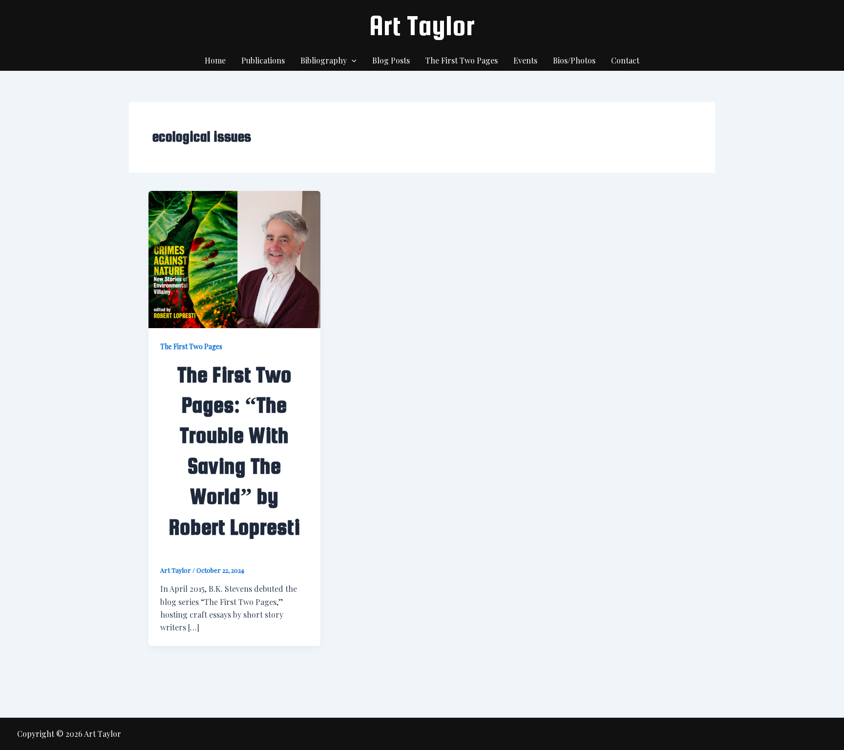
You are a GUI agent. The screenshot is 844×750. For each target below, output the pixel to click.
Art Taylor (422, 25)
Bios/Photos (574, 60)
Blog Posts (391, 60)
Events (525, 60)
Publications (263, 60)
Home (215, 60)
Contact (625, 60)
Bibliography (323, 60)
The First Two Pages (461, 60)
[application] (352, 60)
